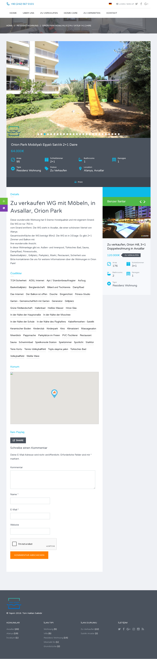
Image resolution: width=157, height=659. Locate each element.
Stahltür (90, 342)
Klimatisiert (73, 328)
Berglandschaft (37, 287)
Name (14, 494)
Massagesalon (88, 328)
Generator (57, 301)
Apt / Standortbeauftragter (61, 280)
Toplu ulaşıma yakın (58, 349)
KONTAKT (111, 13)
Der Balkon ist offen (36, 294)
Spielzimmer (65, 342)
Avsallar (10, 629)
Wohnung (48, 629)
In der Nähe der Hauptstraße (25, 314)
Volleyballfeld (17, 356)
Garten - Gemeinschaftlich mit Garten (30, 301)
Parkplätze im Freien (49, 335)
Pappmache (29, 335)
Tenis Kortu (16, 349)
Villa (46, 633)
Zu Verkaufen (87, 629)
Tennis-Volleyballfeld (35, 349)
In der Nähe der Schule (22, 321)
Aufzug (82, 280)
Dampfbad (78, 287)
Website (14, 524)
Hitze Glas (71, 308)
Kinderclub (38, 328)
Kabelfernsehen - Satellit (81, 321)
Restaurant (86, 335)
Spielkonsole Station (46, 342)
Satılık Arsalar (87, 633)
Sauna (13, 342)
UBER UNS (28, 13)
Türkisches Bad (78, 349)
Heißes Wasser (55, 308)
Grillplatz (69, 301)
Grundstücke (50, 646)
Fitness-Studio (82, 294)
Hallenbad (40, 308)
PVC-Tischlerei (70, 335)
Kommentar (16, 467)
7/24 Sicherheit (18, 280)
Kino (62, 328)
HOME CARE (70, 13)
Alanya (9, 633)
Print (80, 182)
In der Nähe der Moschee (57, 314)
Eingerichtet (66, 294)
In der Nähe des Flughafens (51, 321)
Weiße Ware (33, 356)
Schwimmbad (26, 342)
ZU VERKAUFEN (49, 13)
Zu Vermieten (92, 13)
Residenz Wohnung (27, 25)
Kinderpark (52, 328)
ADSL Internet (36, 280)
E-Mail (14, 509)
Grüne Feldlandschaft (21, 308)
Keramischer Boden (20, 328)
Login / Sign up (126, 4)
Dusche (53, 294)
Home (13, 13)
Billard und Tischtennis (58, 287)
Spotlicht (78, 342)
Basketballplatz (18, 287)
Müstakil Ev (49, 642)
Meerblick (15, 335)
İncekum (10, 637)
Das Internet (17, 294)
